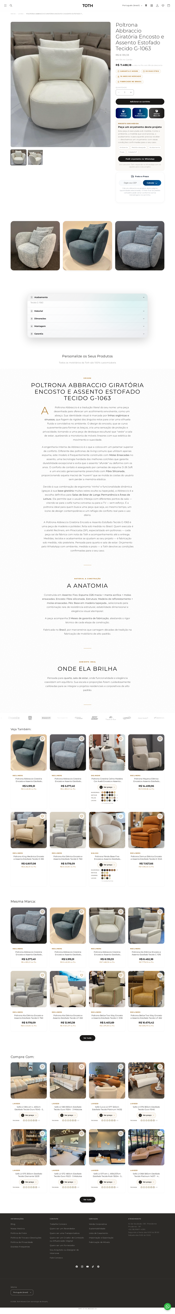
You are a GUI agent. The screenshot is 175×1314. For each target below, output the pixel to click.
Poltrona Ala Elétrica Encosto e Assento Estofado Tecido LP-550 (68, 1016)
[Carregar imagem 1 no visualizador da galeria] (18, 157)
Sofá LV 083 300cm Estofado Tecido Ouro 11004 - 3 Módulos (68, 1108)
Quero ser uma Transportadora (65, 1233)
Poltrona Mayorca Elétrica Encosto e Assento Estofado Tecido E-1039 (146, 780)
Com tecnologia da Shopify (37, 1301)
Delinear (95, 775)
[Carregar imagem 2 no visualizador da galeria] (35, 157)
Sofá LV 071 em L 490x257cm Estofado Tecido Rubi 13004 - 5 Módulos (107, 1175)
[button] (5, 5)
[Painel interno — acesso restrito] (152, 5)
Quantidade (121, 87)
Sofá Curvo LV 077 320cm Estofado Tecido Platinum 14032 (107, 1108)
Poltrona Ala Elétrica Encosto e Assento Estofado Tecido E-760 (67, 857)
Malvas (94, 853)
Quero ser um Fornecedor (62, 1245)
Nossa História (18, 1228)
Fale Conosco (56, 1258)
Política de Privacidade (22, 1242)
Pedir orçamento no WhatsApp (140, 159)
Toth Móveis (21, 1301)
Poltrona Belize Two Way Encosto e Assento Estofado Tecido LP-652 (146, 1016)
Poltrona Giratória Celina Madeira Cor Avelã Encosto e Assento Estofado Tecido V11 (107, 780)
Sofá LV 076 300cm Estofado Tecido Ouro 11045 (146, 1108)
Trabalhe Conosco (58, 1224)
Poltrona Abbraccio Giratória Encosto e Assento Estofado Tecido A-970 (68, 780)
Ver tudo (87, 1038)
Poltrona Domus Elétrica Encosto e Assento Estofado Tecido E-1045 (146, 857)
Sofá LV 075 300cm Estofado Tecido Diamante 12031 (28, 1174)
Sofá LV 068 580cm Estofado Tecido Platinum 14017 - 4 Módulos (146, 1175)
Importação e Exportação (101, 1238)
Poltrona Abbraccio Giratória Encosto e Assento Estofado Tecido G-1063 (107, 953)
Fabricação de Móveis (99, 1242)
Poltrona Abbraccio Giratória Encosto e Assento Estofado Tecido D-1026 (28, 780)
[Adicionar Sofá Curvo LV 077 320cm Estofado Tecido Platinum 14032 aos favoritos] (121, 1067)
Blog (13, 1224)
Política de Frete (19, 1233)
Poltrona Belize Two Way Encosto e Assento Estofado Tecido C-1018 (107, 1016)
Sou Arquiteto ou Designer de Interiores (64, 1251)
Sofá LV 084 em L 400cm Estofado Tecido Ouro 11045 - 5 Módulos (29, 1108)
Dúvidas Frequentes (20, 1247)
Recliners (18, 775)
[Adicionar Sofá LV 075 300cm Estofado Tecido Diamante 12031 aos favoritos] (42, 1133)
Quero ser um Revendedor (62, 1228)
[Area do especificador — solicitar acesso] (146, 5)
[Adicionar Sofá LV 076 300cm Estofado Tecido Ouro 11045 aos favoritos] (160, 1067)
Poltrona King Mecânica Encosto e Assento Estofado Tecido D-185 (28, 857)
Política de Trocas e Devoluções (26, 1238)
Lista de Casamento (98, 1233)
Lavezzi (16, 1104)
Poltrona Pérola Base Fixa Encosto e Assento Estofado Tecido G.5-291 (107, 857)
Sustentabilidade (97, 1228)
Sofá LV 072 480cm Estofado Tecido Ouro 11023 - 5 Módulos (68, 1174)
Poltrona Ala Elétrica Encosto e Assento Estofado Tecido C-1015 (146, 953)
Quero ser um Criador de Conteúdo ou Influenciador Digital (67, 1239)
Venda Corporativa (98, 1224)
